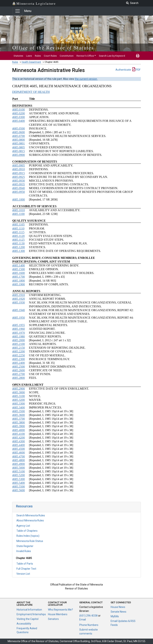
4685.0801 (18, 143)
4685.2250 (18, 355)
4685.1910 (18, 295)
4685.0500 (18, 128)
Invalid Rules (23, 551)
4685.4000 (18, 430)
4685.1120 (18, 236)
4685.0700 (18, 136)
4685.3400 (18, 407)
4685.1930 (18, 302)
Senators (53, 618)
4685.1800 (18, 280)
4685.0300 (18, 117)
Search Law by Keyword (112, 55)
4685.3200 (18, 399)
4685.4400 (18, 445)
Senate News (118, 611)
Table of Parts (24, 563)
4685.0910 (18, 169)
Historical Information (29, 609)
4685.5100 (18, 471)
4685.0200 (18, 113)
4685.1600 (18, 273)
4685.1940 (18, 310)
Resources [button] (24, 506)
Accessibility (24, 623)
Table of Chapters (27, 530)
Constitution (67, 55)
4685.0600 (18, 132)
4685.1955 (18, 325)
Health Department (31, 62)
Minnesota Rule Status (29, 541)
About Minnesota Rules (30, 520)
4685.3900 (18, 426)
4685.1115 (18, 232)
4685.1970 (18, 332)
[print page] (138, 55)
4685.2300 (18, 359)
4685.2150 (18, 347)
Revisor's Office (85, 55)
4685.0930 (18, 180)
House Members (57, 614)
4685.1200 (18, 247)
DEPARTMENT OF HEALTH (31, 92)
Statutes (18, 55)
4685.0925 (18, 176)
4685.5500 (18, 486)
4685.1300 (18, 250)
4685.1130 (18, 243)
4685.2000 (18, 340)
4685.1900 (18, 284)
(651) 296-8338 (88, 615)
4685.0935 (18, 184)
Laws (29, 55)
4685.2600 (18, 370)
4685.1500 (18, 269)
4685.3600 (18, 415)
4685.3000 (18, 392)
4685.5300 (18, 479)
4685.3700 (18, 418)
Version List (23, 573)
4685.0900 (18, 154)
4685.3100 (18, 396)
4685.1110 (18, 228)
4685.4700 (18, 456)
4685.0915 (18, 173)
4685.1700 (18, 276)
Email (82, 619)
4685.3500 (18, 411)
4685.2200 (18, 351)
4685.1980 (18, 336)
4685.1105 (18, 224)
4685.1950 (18, 317)
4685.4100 (18, 433)
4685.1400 (18, 265)
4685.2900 (18, 388)
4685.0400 (18, 120)
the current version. (86, 78)
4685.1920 (18, 298)
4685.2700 (18, 374)
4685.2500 (18, 366)
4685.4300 (18, 441)
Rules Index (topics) (27, 535)
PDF (137, 69)
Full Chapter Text (26, 568)
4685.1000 (18, 199)
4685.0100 (18, 109)
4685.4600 (18, 452)
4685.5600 (18, 490)
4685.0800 (18, 139)
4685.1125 (18, 239)
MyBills (115, 616)
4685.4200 (18, 437)
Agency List (23, 525)
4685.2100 (18, 344)
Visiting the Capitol (27, 618)
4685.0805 (18, 147)
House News (118, 607)
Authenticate (123, 69)
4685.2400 (18, 362)
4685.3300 (18, 403)
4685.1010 (18, 210)
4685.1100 (18, 213)
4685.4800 (18, 460)
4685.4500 (18, 448)
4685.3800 (18, 422)
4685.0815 (18, 151)
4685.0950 (18, 191)
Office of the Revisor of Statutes (53, 47)
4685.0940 (18, 188)
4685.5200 (18, 475)
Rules (38, 55)
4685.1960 (18, 328)
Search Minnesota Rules (30, 515)
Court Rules (50, 55)
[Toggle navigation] (17, 11)
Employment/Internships (31, 614)
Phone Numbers (88, 624)
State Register (24, 546)
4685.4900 (18, 464)
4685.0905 (18, 165)
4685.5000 (18, 467)
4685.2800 (18, 377)
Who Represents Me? (60, 609)
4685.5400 (18, 482)
